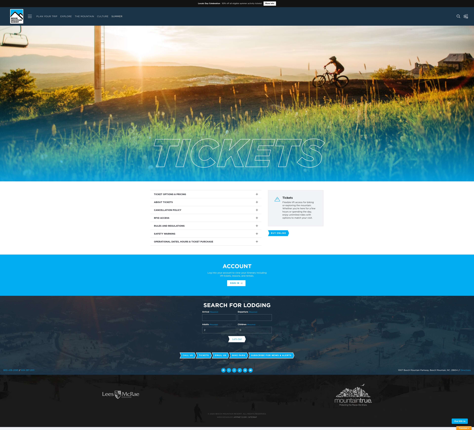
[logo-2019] (16, 16)
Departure (247, 312)
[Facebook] (223, 370)
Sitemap (252, 417)
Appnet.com (240, 417)
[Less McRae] (120, 395)
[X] (229, 370)
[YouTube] (250, 370)
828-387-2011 (27, 370)
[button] (124, 16)
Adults (210, 324)
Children (247, 324)
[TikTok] (239, 370)
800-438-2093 (10, 370)
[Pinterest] (245, 370)
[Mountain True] (353, 395)
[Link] (30, 16)
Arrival (210, 312)
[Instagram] (234, 370)
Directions (466, 370)
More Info (269, 3)
